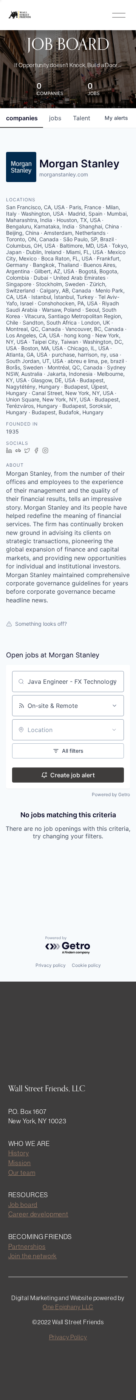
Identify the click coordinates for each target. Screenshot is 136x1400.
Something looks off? (41, 623)
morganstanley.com (63, 174)
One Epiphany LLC (68, 1307)
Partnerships (27, 1246)
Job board (23, 1205)
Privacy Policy (68, 1337)
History (18, 1153)
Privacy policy (51, 965)
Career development (38, 1214)
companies (22, 118)
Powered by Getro (111, 794)
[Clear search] (114, 681)
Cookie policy (86, 965)
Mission (19, 1163)
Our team (22, 1172)
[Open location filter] (114, 729)
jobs (55, 118)
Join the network (32, 1256)
